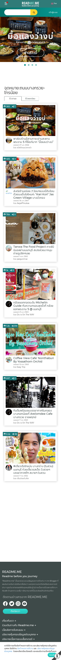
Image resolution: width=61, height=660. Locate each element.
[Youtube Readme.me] (24, 604)
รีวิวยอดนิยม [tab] (30, 98)
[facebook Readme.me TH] (5, 604)
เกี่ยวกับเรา (8, 620)
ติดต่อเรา (15, 611)
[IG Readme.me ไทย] (18, 604)
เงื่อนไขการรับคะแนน (13, 629)
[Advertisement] (30, 520)
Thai (55, 3)
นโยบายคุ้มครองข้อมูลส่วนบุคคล (19, 634)
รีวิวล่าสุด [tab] (13, 98)
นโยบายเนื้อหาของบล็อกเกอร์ (17, 639)
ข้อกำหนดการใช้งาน (25, 648)
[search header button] (33, 12)
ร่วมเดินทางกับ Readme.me (18, 625)
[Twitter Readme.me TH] (11, 604)
